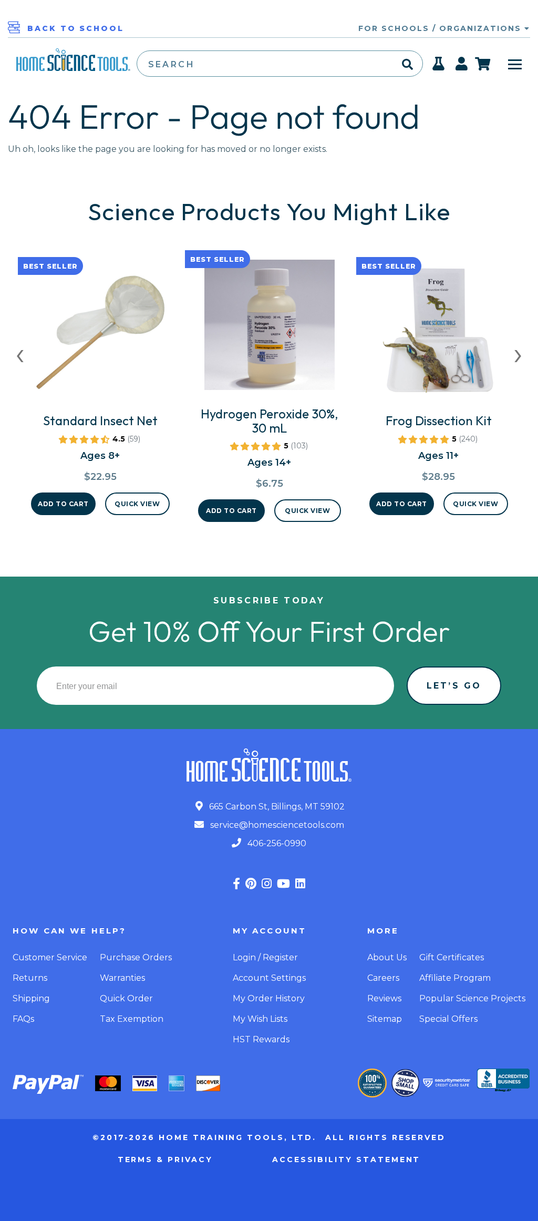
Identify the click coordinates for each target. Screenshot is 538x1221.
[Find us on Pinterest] (251, 884)
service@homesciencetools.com (276, 825)
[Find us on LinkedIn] (300, 884)
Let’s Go (454, 686)
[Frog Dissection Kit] (438, 335)
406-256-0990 (275, 843)
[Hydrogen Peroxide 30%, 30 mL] (269, 329)
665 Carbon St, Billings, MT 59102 (276, 807)
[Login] (462, 67)
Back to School (75, 28)
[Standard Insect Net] (100, 335)
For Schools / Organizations (441, 28)
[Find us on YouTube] (283, 884)
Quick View (137, 504)
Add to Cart (63, 504)
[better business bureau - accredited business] (503, 1081)
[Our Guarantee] (372, 1083)
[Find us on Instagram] (266, 884)
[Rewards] (439, 67)
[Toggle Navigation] (515, 63)
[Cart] (483, 63)
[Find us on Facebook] (236, 884)
